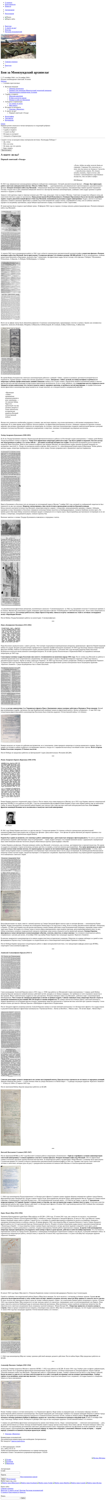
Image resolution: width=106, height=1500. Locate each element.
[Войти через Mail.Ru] (61, 1483)
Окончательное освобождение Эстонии (23, 92)
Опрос (3, 124)
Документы (9, 118)
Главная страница (11, 62)
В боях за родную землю (17, 98)
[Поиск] (8, 17)
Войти (3, 1479)
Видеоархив (9, 120)
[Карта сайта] (10, 19)
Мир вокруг (13, 105)
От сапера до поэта (16, 103)
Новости (8, 6)
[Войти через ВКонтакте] (10, 1483)
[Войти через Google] (78, 1483)
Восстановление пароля (28, 1477)
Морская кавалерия (16, 96)
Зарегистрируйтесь (18, 1441)
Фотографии (9, 116)
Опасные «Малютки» (16, 109)
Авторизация (9, 10)
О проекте (8, 2)
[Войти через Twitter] (45, 1483)
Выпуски (8, 26)
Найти (23, 1498)
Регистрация (9, 13)
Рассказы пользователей (13, 32)
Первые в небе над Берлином (19, 100)
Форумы (8, 30)
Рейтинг (4, 81)
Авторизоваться (40, 1439)
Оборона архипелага (16, 88)
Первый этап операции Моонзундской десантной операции (30, 90)
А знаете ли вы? (10, 28)
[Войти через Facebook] (28, 1483)
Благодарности (10, 4)
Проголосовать (6, 150)
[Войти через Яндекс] (94, 1483)
